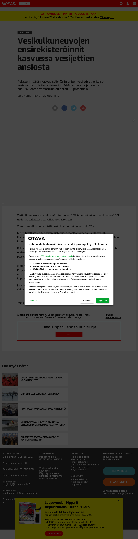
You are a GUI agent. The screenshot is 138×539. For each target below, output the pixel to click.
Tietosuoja (33, 300)
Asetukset (87, 300)
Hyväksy (103, 300)
